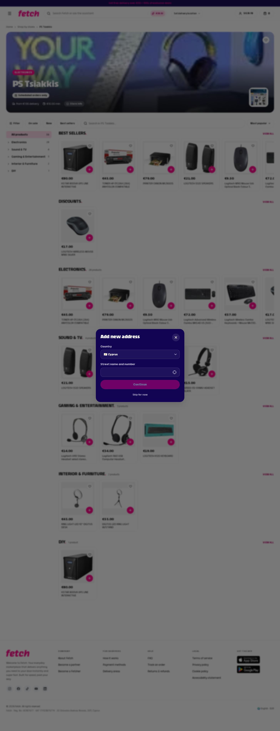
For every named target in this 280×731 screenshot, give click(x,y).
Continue (140, 384)
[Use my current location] (174, 372)
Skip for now (140, 394)
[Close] (176, 337)
